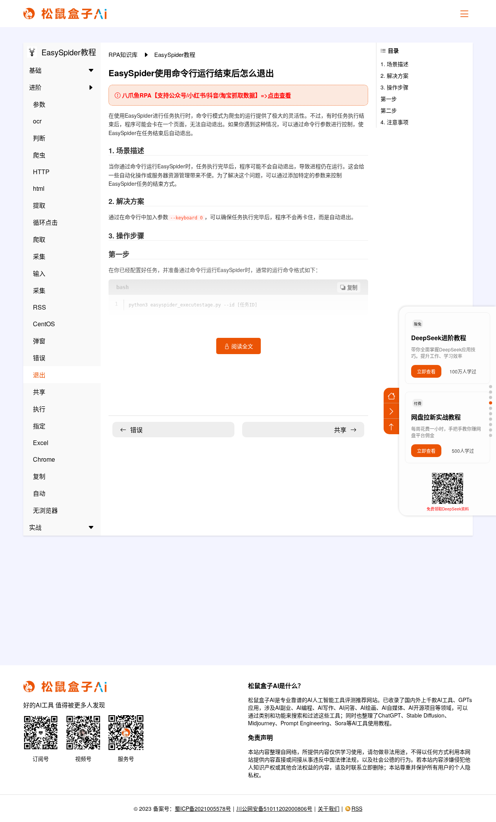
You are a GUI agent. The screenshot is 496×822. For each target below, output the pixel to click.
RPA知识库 (123, 54)
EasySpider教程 (174, 54)
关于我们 (328, 808)
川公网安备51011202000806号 (274, 808)
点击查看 (279, 95)
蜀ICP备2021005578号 (203, 808)
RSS (356, 808)
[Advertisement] (248, 595)
